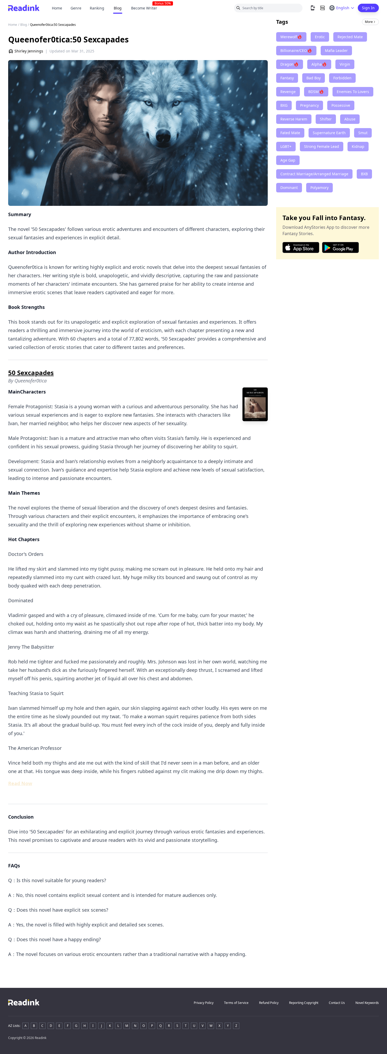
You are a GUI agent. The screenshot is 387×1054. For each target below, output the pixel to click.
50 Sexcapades (31, 372)
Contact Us (337, 1002)
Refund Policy (269, 1002)
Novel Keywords (367, 1002)
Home (57, 8)
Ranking (97, 8)
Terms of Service (236, 1002)
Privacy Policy (204, 1002)
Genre (76, 8)
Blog (118, 8)
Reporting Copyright (303, 1002)
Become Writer (146, 8)
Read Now (20, 783)
